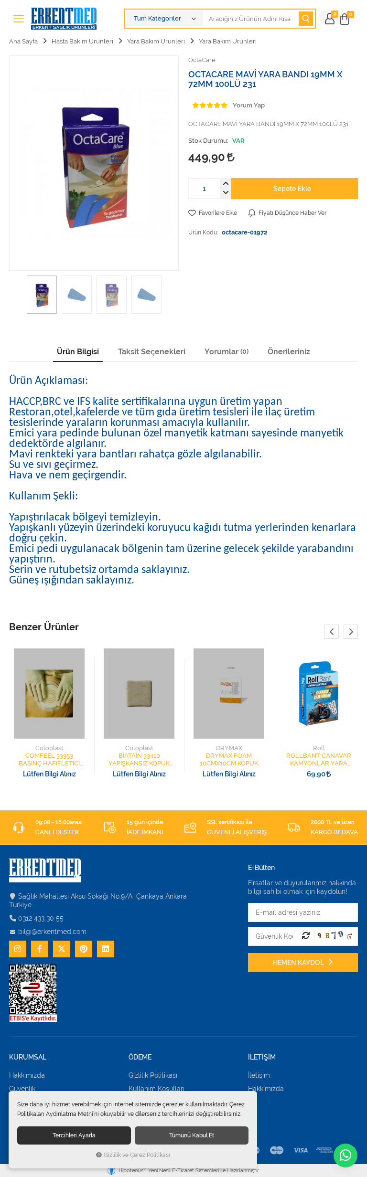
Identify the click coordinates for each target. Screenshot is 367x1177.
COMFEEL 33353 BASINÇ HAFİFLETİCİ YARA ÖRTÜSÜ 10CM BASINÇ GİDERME (49, 759)
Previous (331, 632)
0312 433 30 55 (41, 918)
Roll (319, 748)
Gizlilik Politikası (153, 1075)
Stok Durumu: (208, 140)
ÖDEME (140, 1057)
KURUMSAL (27, 1057)
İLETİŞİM (262, 1057)
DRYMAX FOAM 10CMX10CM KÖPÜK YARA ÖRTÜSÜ (229, 759)
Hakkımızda (27, 1075)
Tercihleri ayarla (74, 1135)
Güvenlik (22, 1088)
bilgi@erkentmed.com (52, 931)
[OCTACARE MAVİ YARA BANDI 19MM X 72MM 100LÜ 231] (94, 163)
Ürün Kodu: (203, 232)
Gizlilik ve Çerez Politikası (137, 1155)
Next (351, 632)
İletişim (259, 1075)
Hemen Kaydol (299, 962)
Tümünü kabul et (191, 1135)
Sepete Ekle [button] (292, 188)
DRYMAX (229, 748)
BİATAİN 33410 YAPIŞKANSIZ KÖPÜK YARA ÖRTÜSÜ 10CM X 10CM (139, 759)
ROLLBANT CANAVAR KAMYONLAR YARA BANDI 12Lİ (318, 759)
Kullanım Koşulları (156, 1088)
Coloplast (49, 748)
